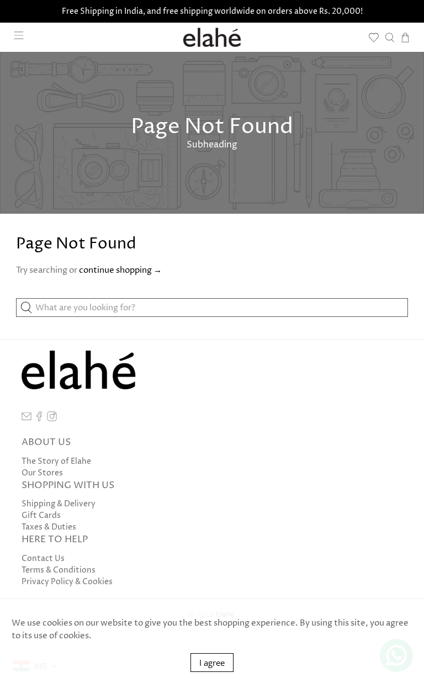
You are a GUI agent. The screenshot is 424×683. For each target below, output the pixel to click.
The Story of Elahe (56, 461)
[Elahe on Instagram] (52, 419)
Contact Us (43, 558)
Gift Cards (41, 515)
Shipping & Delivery (59, 504)
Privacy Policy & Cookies (67, 581)
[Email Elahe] (26, 419)
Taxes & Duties (49, 527)
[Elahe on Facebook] (39, 419)
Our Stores (42, 473)
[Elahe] (212, 37)
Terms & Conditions (59, 570)
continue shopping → (120, 270)
